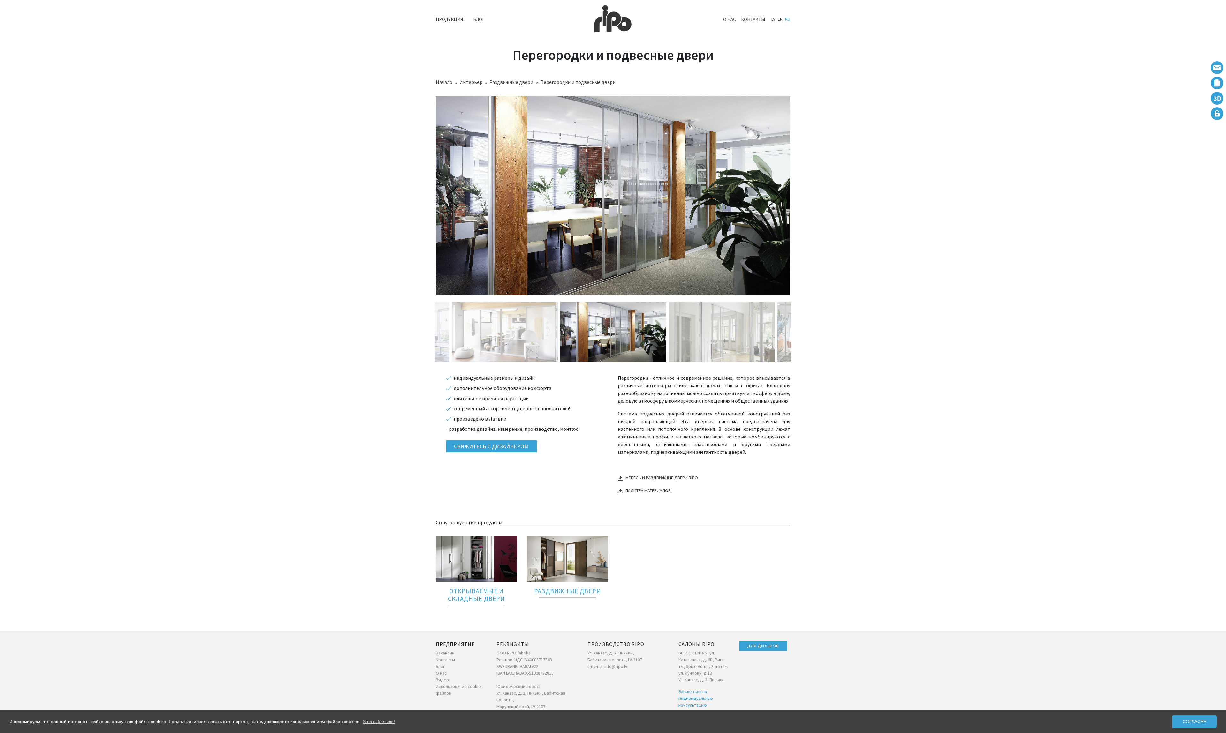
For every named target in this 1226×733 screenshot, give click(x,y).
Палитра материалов (648, 490)
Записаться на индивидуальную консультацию (695, 698)
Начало (444, 82)
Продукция (449, 19)
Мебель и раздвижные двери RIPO (661, 478)
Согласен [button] (1195, 721)
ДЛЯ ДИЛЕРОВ (763, 646)
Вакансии (445, 653)
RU (787, 19)
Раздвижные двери (511, 82)
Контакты (753, 19)
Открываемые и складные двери (476, 594)
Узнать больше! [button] (379, 721)
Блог (479, 19)
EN (780, 19)
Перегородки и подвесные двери (578, 82)
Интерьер (470, 82)
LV (773, 19)
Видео (442, 680)
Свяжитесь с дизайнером (491, 446)
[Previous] (453, 196)
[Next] (772, 196)
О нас (729, 19)
